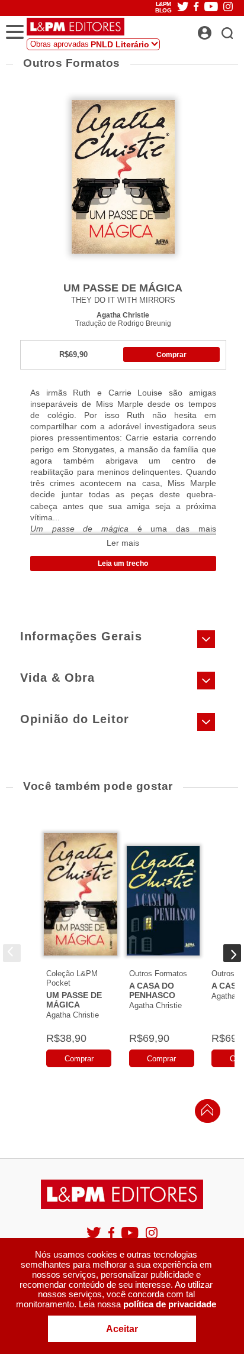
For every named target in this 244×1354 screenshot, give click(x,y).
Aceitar (122, 1329)
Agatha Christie (123, 315)
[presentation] (11, 953)
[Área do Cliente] (217, 30)
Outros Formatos (158, 973)
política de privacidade (169, 1304)
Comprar (171, 355)
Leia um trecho (123, 563)
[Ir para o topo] (204, 1113)
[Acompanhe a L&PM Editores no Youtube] (131, 1238)
